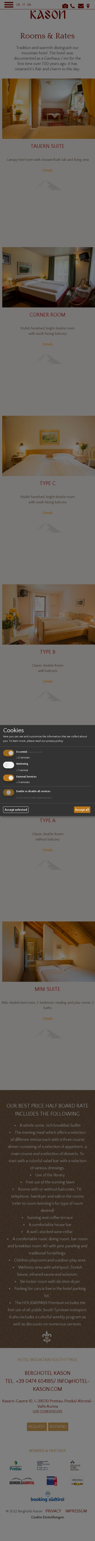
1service (22, 770)
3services (23, 782)
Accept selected (16, 809)
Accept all (82, 809)
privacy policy (54, 741)
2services (23, 757)
